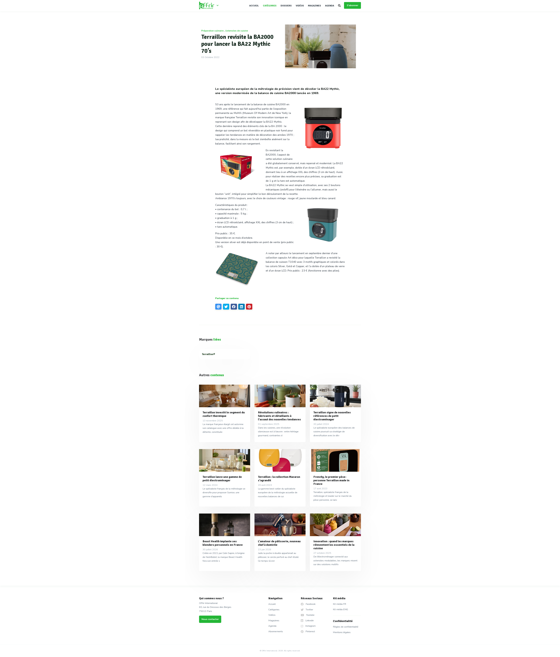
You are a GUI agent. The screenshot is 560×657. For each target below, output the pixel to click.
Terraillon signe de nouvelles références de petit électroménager (332, 416)
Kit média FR (339, 604)
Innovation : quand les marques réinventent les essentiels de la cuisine (333, 544)
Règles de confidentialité (345, 626)
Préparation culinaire (212, 30)
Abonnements (275, 631)
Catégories (269, 5)
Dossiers (286, 5)
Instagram (310, 626)
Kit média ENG (340, 609)
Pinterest (310, 631)
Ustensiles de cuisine (236, 30)
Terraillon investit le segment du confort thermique (224, 414)
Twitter (309, 609)
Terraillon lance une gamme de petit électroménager (222, 478)
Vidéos (300, 5)
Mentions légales (342, 632)
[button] (339, 5)
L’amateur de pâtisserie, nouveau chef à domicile (279, 543)
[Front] (210, 5)
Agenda (329, 5)
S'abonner (352, 5)
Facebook (310, 604)
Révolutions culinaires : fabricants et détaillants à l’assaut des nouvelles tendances (279, 416)
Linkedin (309, 620)
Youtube (310, 615)
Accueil (254, 5)
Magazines (314, 5)
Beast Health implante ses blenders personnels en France (223, 543)
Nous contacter (210, 619)
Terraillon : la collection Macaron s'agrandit (279, 478)
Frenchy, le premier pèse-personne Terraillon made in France (331, 480)
